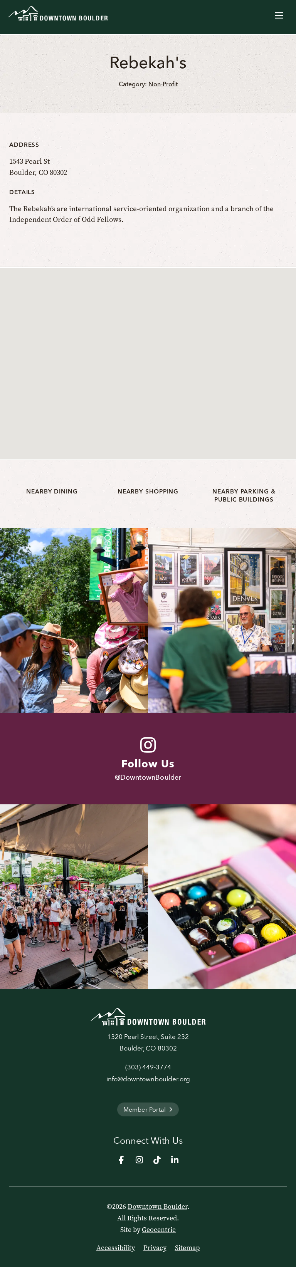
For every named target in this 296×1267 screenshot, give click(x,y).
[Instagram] (139, 1160)
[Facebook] (121, 1160)
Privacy (154, 1247)
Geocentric (159, 1229)
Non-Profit (163, 84)
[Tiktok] (157, 1160)
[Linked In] (174, 1160)
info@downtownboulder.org (148, 1079)
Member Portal (144, 1109)
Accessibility (115, 1247)
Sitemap (187, 1247)
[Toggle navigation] (279, 14)
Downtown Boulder (157, 1206)
